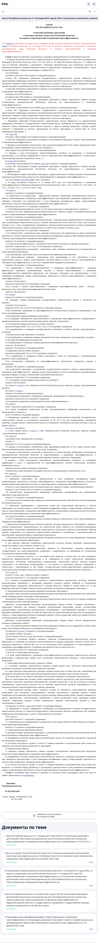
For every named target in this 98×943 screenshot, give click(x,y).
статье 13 (12, 436)
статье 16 (13, 572)
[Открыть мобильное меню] (94, 4)
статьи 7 (19, 391)
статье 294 (13, 134)
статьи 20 (30, 706)
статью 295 (11, 161)
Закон (13, 182)
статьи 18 (31, 636)
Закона (4, 46)
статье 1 (12, 190)
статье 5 (12, 294)
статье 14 (12, 474)
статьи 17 (22, 631)
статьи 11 (34, 431)
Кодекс (12, 59)
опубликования (27, 775)
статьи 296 (44, 164)
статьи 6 (20, 385)
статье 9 (12, 404)
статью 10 (11, 428)
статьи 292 (44, 108)
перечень (9, 43)
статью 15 (12, 516)
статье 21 (13, 717)
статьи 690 (24, 180)
